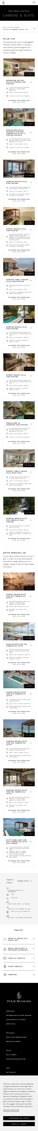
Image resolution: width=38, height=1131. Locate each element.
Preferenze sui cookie (19, 1118)
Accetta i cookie (19, 1124)
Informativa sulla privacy (11, 1111)
